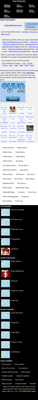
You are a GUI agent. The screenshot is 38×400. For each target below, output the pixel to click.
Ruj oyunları (19, 380)
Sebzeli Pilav (4, 141)
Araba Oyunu (20, 156)
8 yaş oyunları (6, 364)
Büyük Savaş (30, 132)
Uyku (24, 63)
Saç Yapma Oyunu (9, 165)
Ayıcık (32, 65)
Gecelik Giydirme (4, 114)
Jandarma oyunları (22, 376)
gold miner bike (30, 44)
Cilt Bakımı (14, 249)
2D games (25, 196)
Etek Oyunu (20, 174)
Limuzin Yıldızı (21, 132)
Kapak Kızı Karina (17, 290)
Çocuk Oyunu (23, 165)
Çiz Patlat (21, 113)
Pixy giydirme (15, 239)
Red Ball (33, 383)
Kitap (21, 65)
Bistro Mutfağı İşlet (17, 271)
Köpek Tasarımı (21, 122)
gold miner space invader (17, 51)
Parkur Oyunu (7, 188)
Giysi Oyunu (21, 183)
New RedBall (7, 201)
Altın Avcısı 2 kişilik (17, 210)
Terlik (11, 65)
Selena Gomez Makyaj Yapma (21, 142)
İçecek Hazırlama (17, 313)
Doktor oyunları (7, 380)
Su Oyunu (21, 192)
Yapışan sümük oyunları (10, 372)
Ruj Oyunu (31, 174)
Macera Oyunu (8, 174)
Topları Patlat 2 (12, 141)
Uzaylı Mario (15, 332)
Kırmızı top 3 (32, 192)
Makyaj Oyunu (22, 147)
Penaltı (30, 113)
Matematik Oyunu (9, 192)
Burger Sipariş (16, 261)
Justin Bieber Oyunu (22, 188)
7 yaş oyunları (23, 368)
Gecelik (29, 63)
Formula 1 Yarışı (16, 342)
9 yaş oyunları (19, 364)
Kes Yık (13, 122)
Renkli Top (19, 201)
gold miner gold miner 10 (11, 44)
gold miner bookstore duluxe (18, 49)
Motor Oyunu (30, 179)
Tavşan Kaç (15, 322)
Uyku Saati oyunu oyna (13, 25)
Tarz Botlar (30, 122)
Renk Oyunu (7, 179)
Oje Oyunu (19, 161)
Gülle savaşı (13, 132)
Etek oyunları (25, 372)
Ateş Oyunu (19, 179)
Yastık (16, 65)
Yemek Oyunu (7, 161)
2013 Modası (15, 352)
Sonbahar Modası (4, 132)
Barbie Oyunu (7, 152)
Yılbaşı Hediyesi (30, 141)
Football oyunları (7, 376)
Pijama (5, 65)
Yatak (26, 65)
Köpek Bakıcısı (12, 113)
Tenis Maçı (14, 300)
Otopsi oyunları (7, 383)
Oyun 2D (6, 386)
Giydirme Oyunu (8, 147)
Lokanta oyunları (21, 383)
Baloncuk (14, 281)
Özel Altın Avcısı (16, 219)
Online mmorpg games (10, 196)
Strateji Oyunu (8, 156)
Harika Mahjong (4, 122)
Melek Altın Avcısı (17, 229)
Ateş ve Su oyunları (8, 368)
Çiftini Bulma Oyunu (10, 170)
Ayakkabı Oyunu (8, 183)
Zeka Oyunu (24, 170)
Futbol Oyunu (20, 152)
